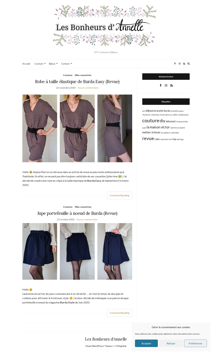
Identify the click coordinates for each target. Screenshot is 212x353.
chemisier (146, 115)
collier (175, 115)
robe (157, 139)
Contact (65, 63)
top (174, 139)
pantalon (175, 133)
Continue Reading (119, 195)
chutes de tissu (166, 115)
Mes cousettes (83, 75)
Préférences (195, 343)
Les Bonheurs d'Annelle (106, 339)
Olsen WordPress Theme (98, 346)
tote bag (180, 139)
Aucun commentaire (88, 87)
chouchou (155, 115)
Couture (38, 63)
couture (150, 120)
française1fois (182, 121)
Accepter (146, 343)
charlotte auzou (177, 111)
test (170, 139)
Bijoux (52, 63)
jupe (144, 128)
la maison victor (158, 127)
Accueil (26, 63)
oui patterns (166, 133)
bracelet (158, 110)
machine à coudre (177, 128)
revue (148, 138)
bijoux (150, 110)
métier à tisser (151, 132)
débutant (171, 121)
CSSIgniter (121, 346)
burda (167, 110)
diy (162, 120)
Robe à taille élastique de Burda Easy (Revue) (77, 81)
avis (143, 111)
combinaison (183, 115)
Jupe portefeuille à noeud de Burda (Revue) (77, 213)
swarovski (164, 139)
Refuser (171, 343)
